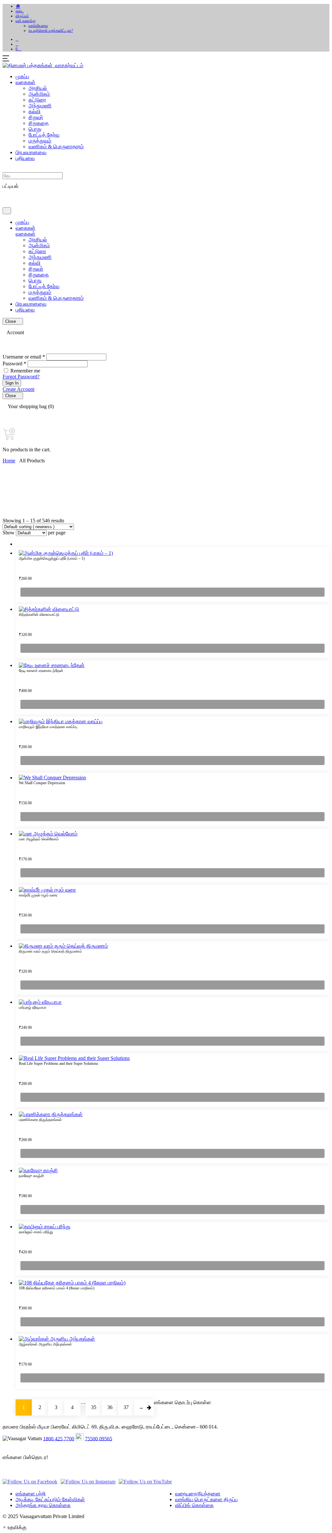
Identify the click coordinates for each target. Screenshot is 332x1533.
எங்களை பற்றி (31, 1493)
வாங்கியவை (38, 25)
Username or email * (24, 356)
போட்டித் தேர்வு (44, 135)
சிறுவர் (36, 117)
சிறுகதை (39, 123)
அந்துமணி (40, 105)
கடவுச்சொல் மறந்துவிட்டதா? (51, 30)
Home (9, 460)
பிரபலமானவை (31, 152)
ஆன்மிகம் (39, 94)
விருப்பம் (22, 16)
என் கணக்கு (26, 20)
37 (126, 1407)
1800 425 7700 (58, 1438)
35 (93, 1407)
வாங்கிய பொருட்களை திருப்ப (206, 1499)
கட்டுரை (37, 100)
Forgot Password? (21, 376)
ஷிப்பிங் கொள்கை (194, 1505)
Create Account (18, 389)
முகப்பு (22, 76)
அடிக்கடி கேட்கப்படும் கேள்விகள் (50, 1499)
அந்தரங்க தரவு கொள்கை (43, 1505)
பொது (35, 129)
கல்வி (35, 111)
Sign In (11, 383)
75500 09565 (98, 1438)
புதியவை (25, 158)
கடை (20, 11)
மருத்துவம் (40, 140)
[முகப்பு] (18, 6)
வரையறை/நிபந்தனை (197, 1493)
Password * (14, 363)
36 (110, 1407)
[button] (17, 44)
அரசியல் (38, 88)
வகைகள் (25, 82)
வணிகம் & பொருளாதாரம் (56, 146)
